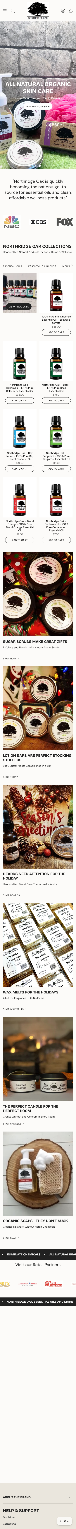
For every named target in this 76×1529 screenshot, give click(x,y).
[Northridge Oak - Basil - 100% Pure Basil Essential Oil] (56, 361)
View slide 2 (32, 166)
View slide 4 (40, 166)
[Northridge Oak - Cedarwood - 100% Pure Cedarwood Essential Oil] (56, 497)
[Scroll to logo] (14, 221)
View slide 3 (36, 166)
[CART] (71, 11)
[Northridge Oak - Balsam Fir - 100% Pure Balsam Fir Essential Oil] (20, 361)
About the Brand (17, 1497)
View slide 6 (47, 166)
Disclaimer (9, 1517)
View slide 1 (29, 166)
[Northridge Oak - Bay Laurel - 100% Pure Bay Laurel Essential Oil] (20, 429)
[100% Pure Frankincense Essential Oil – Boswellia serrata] (56, 293)
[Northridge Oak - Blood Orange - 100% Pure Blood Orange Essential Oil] (20, 497)
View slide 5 (43, 166)
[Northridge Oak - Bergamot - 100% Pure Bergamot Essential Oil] (56, 429)
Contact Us (9, 1523)
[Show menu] (4, 11)
